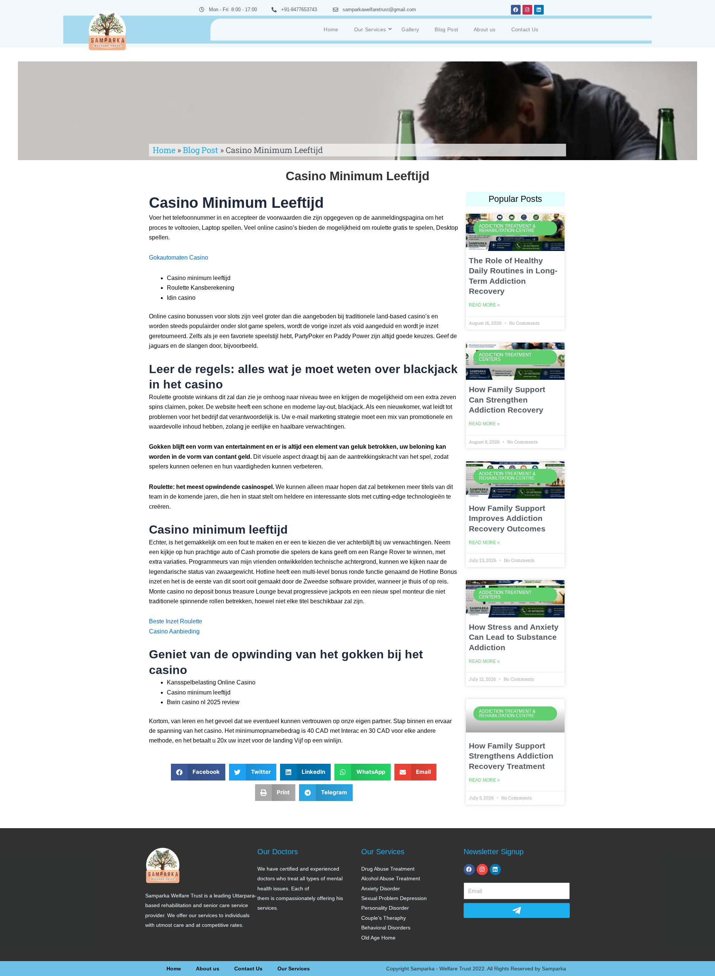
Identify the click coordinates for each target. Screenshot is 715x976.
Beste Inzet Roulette (175, 621)
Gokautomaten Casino (178, 257)
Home (331, 29)
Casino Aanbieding (174, 631)
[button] (198, 772)
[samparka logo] (107, 30)
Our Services (370, 29)
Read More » (484, 305)
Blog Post (446, 29)
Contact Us (524, 29)
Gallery (410, 29)
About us (484, 29)
